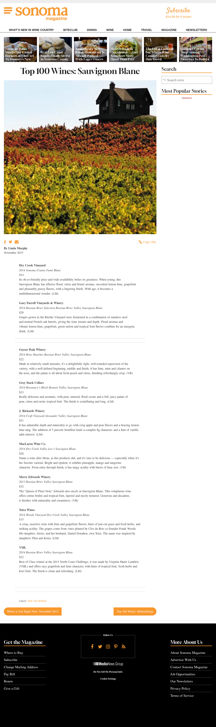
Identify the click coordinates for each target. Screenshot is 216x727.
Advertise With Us (183, 659)
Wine (110, 30)
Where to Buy (13, 652)
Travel (146, 30)
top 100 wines (37, 601)
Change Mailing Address (21, 667)
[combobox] (186, 80)
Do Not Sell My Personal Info (108, 671)
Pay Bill (9, 674)
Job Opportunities (182, 674)
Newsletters (196, 30)
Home (127, 30)
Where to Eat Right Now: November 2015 (32, 611)
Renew (8, 681)
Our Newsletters (181, 681)
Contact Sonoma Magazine (189, 667)
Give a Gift (11, 688)
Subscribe (10, 659)
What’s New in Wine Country (31, 30)
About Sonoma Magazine (187, 652)
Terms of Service (182, 695)
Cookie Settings (108, 678)
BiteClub (70, 30)
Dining (92, 30)
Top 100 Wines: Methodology (135, 611)
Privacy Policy (180, 688)
